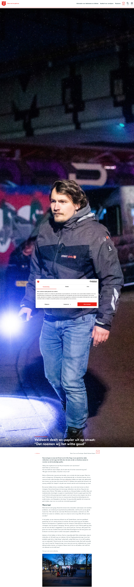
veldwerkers (68, 479)
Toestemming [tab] (46, 286)
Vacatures (118, 3)
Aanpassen (66, 304)
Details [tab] (67, 286)
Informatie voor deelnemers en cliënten (87, 3)
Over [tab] (88, 286)
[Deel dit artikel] (98, 452)
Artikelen (38, 453)
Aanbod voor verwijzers (106, 3)
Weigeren (47, 304)
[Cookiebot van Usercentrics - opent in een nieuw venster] (91, 282)
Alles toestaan (87, 304)
